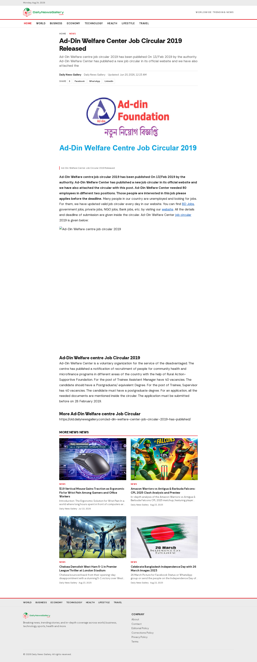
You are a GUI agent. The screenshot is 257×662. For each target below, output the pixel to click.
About (135, 619)
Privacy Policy (140, 637)
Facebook (80, 81)
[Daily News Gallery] (43, 12)
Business (56, 23)
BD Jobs (188, 204)
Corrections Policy (143, 632)
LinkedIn (109, 81)
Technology (94, 23)
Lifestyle (128, 23)
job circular (183, 215)
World (40, 23)
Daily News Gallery (70, 74)
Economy (73, 23)
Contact (136, 624)
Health (112, 23)
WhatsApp (94, 81)
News (72, 33)
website (167, 209)
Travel (144, 23)
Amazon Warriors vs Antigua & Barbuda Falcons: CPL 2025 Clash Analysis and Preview (163, 491)
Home (28, 23)
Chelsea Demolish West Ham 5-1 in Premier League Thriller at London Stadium (88, 569)
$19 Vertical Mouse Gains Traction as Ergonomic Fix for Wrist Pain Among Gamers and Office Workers (91, 492)
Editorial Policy (140, 628)
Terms (135, 641)
